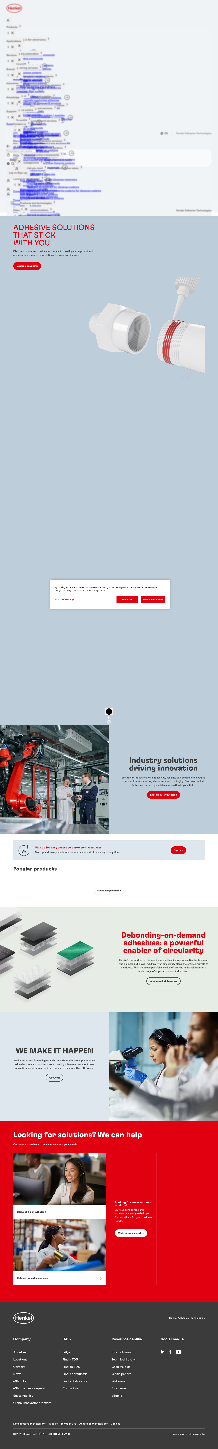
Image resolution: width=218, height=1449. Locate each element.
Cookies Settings (64, 599)
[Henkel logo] (14, 8)
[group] (109, 472)
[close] (9, 20)
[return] (8, 33)
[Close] (8, 146)
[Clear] (8, 164)
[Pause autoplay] (109, 711)
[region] (110, 594)
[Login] (8, 189)
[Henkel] (23, 1318)
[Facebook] (170, 1352)
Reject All (127, 600)
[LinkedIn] (163, 1352)
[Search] (13, 164)
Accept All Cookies (153, 600)
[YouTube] (178, 1352)
